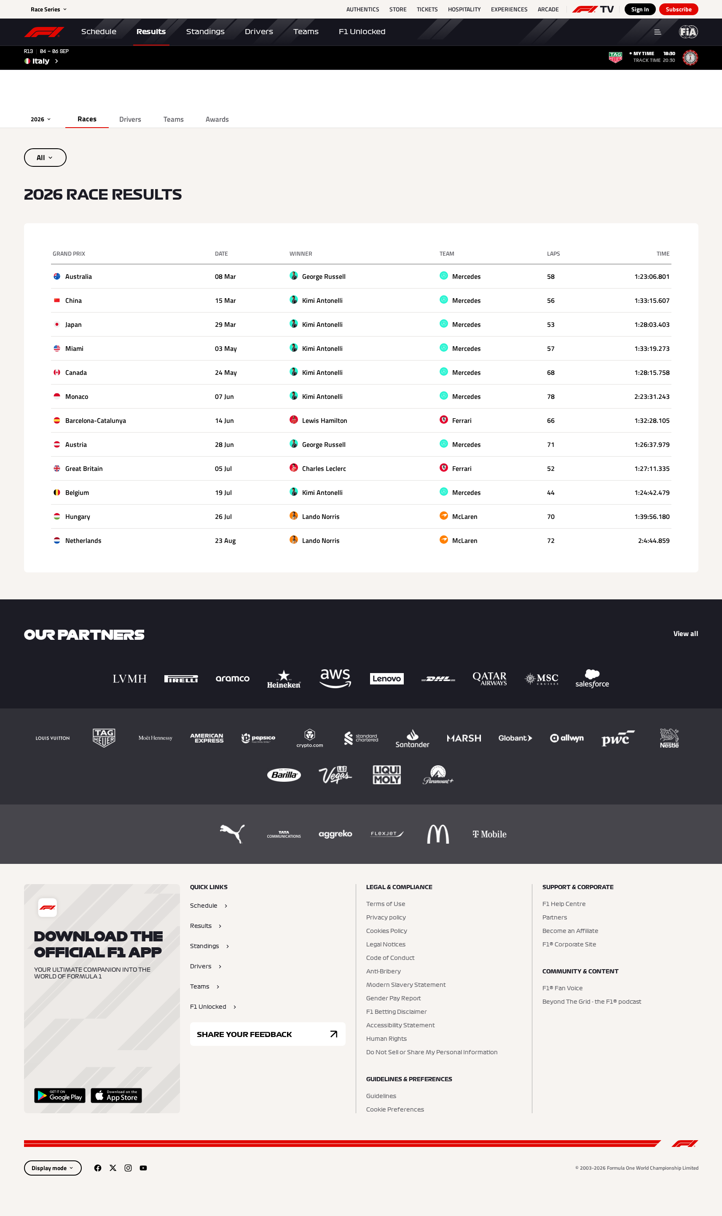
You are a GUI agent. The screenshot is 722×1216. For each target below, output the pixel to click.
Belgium (77, 492)
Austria (76, 444)
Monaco (76, 396)
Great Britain (84, 468)
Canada (76, 372)
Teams (306, 31)
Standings (205, 31)
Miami (74, 348)
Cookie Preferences (395, 1109)
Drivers (259, 31)
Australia (78, 276)
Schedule (98, 31)
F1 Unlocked (362, 31)
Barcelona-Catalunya (95, 420)
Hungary (77, 516)
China (73, 300)
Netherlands (83, 540)
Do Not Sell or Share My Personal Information (432, 1052)
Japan (73, 324)
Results (151, 31)
